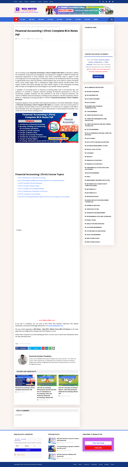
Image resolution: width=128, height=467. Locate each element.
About (20, 1)
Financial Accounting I (25, 26)
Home (15, 1)
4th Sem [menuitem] (50, 19)
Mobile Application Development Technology (97, 201)
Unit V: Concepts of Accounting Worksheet (31, 188)
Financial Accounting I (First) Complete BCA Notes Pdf (25, 389)
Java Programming (92, 173)
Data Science (90, 138)
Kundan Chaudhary (22, 38)
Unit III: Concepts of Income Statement (30, 183)
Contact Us (86, 464)
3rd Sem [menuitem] (40, 19)
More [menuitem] (95, 19)
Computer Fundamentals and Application (96, 119)
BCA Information (92, 95)
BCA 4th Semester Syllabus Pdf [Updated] (66, 455)
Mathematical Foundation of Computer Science (96, 184)
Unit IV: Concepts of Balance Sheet (28, 186)
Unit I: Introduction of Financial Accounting (31, 178)
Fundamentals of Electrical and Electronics (97, 168)
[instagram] (103, 1)
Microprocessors (92, 196)
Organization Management (95, 213)
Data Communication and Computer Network (98, 134)
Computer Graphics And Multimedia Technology (98, 125)
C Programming (91, 111)
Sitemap (45, 1)
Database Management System (96, 146)
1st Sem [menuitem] (22, 19)
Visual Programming (93, 234)
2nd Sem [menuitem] (31, 19)
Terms (51, 1)
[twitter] (113, 1)
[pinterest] (109, 1)
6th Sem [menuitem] (68, 19)
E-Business (90, 153)
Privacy (40, 1)
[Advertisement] (48, 55)
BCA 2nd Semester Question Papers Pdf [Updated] (68, 439)
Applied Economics (92, 91)
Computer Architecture (94, 115)
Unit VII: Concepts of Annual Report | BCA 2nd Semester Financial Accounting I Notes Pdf (68, 390)
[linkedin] (106, 1)
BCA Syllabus (90, 102)
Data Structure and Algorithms (97, 142)
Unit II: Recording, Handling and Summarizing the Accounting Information (41, 180)
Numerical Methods (93, 205)
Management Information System (98, 180)
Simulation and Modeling (95, 224)
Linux (88, 176)
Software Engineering (94, 227)
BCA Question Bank (92, 99)
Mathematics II (91, 193)
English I (89, 156)
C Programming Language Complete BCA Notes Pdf (68, 447)
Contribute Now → (98, 76)
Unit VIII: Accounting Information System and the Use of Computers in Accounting (43, 197)
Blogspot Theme (50, 464)
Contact (26, 1)
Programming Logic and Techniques (98, 216)
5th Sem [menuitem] (59, 19)
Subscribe (98, 448)
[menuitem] (16, 19)
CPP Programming (92, 129)
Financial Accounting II (94, 164)
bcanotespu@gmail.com (55, 326)
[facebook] (100, 1)
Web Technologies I (93, 238)
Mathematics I (91, 189)
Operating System (92, 209)
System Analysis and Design (95, 231)
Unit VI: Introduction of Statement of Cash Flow (33, 191)
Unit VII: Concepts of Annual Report (29, 194)
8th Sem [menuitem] (87, 19)
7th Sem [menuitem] (78, 19)
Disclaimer (33, 1)
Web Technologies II (93, 242)
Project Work (91, 220)
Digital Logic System (93, 149)
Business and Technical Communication (94, 107)
